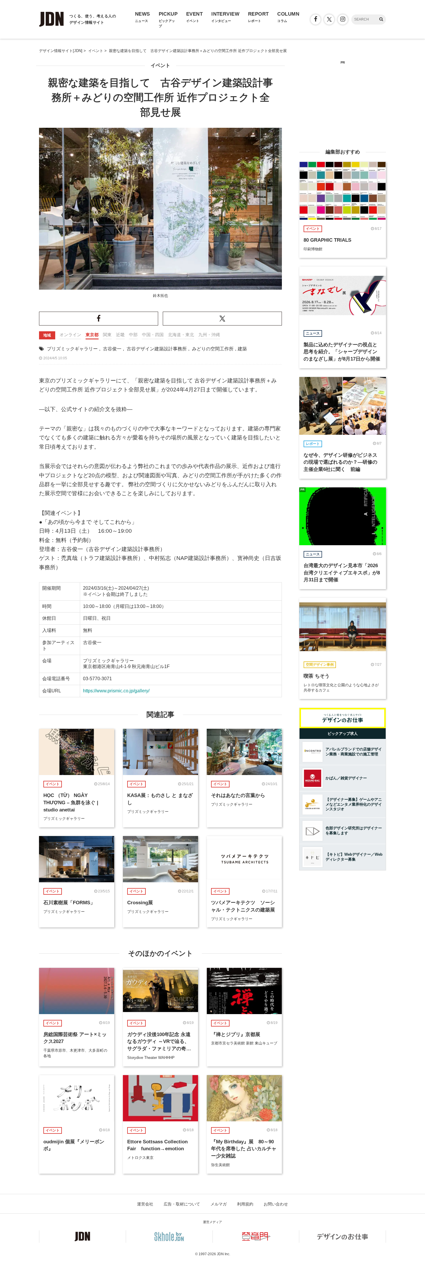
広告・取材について (182, 1204)
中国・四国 (153, 334)
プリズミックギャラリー (72, 348)
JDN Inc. (223, 1254)
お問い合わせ (276, 1204)
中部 (133, 334)
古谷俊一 (112, 348)
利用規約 (245, 1204)
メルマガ (218, 1204)
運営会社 (145, 1204)
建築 (242, 348)
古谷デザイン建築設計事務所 (157, 348)
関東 (107, 334)
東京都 (92, 334)
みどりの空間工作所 (213, 348)
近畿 (120, 334)
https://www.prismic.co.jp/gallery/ (116, 690)
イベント (160, 65)
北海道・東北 (181, 334)
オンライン (70, 334)
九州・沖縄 (209, 334)
